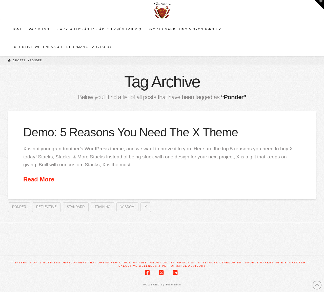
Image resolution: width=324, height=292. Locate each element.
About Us (158, 262)
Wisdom (127, 207)
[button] (319, 5)
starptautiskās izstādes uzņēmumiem (206, 262)
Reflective (46, 207)
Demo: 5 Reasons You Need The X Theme (130, 132)
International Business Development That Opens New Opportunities (81, 262)
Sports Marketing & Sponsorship (277, 262)
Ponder (19, 207)
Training (102, 207)
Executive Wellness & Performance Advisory (162, 265)
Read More (38, 179)
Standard (76, 207)
